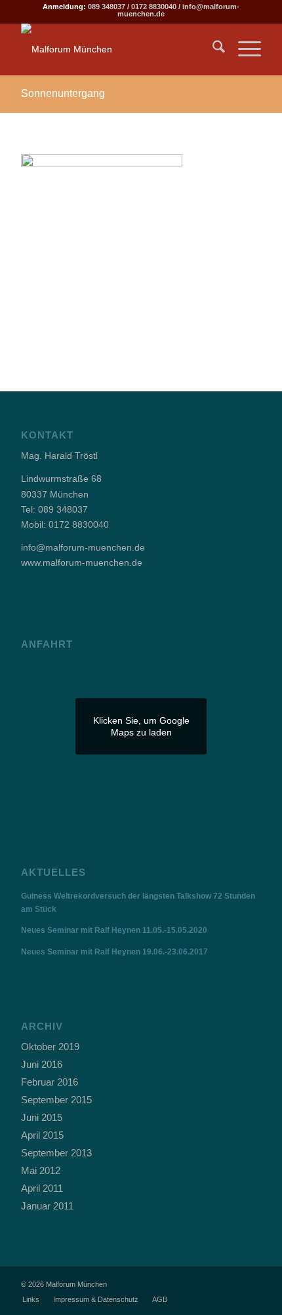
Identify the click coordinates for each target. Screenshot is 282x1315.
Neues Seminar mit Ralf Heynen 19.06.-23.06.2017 (114, 951)
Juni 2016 (41, 1064)
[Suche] (212, 49)
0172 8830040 (153, 6)
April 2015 (42, 1135)
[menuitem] (212, 49)
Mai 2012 (40, 1170)
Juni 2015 (41, 1117)
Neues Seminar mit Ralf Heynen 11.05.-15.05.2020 (114, 930)
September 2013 (56, 1152)
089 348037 (106, 6)
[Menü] (243, 49)
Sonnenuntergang (63, 93)
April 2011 (42, 1188)
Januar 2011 (47, 1205)
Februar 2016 (49, 1082)
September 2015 (56, 1099)
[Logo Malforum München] (116, 49)
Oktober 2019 (50, 1046)
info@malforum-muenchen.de (83, 547)
